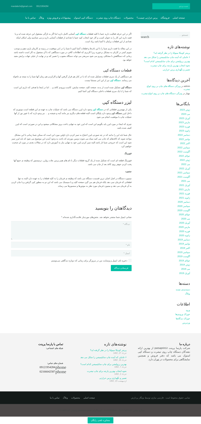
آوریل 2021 (184, 185)
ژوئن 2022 (185, 160)
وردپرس (186, 323)
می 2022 (185, 164)
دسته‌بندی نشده (183, 289)
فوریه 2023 (184, 126)
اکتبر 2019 (185, 248)
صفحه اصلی (89, 397)
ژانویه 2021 (184, 197)
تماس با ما (55, 397)
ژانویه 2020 (184, 235)
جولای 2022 (184, 156)
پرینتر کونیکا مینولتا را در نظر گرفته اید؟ (172, 53)
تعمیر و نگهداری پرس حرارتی (176, 69)
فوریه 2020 (184, 231)
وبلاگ (187, 293)
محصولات (75, 397)
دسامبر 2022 (184, 135)
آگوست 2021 (183, 177)
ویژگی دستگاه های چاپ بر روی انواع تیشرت (161, 93)
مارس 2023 (184, 122)
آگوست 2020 (183, 210)
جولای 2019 (184, 260)
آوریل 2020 (184, 223)
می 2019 (185, 269)
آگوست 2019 (183, 256)
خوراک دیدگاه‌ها (183, 318)
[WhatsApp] (87, 6)
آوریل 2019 (184, 273)
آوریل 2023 (184, 118)
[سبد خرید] (19, 17)
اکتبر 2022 (185, 143)
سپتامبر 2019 (183, 252)
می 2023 (185, 114)
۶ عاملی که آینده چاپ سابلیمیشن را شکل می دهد (167, 57)
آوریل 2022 (184, 168)
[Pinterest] (116, 6)
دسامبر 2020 (184, 202)
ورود (188, 310)
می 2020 (185, 218)
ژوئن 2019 (185, 264)
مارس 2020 (184, 227)
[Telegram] (99, 6)
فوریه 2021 (184, 193)
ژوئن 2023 (185, 109)
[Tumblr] (110, 6)
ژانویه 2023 (184, 130)
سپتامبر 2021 (183, 172)
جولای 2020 (184, 214)
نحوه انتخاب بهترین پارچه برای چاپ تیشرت (170, 65)
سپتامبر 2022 (183, 147)
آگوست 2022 (183, 151)
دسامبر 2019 (184, 239)
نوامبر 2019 (184, 243)
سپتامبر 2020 (183, 206)
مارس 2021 (184, 189)
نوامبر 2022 (184, 139)
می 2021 (185, 181)
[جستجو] (155, 6)
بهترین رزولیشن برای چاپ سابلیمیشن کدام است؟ (167, 61)
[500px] (104, 6)
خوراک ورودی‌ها (182, 314)
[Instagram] (93, 6)
